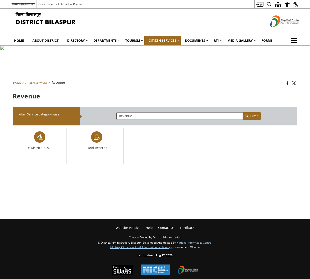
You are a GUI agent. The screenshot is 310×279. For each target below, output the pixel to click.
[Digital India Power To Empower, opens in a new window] (188, 270)
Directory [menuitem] (76, 40)
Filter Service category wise (38, 114)
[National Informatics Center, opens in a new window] (155, 270)
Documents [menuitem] (195, 40)
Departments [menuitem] (105, 40)
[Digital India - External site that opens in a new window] (279, 31)
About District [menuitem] (45, 40)
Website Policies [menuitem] (128, 227)
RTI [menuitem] (216, 40)
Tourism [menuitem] (132, 40)
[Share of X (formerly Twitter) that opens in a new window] (294, 83)
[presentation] (179, 116)
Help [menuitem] (149, 227)
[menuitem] (259, 4)
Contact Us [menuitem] (166, 227)
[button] (294, 40)
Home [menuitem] (19, 40)
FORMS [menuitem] (267, 40)
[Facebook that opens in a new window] (287, 83)
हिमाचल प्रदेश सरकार (23, 4)
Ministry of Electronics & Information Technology (141, 247)
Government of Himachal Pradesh (61, 4)
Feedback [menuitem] (187, 227)
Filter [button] (254, 116)
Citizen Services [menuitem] (162, 40)
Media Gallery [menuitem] (240, 40)
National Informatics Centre (194, 242)
